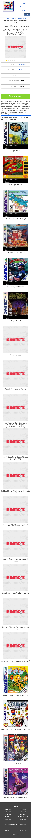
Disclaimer (8, 830)
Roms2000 (12, 824)
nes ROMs (23, 812)
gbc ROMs (23, 809)
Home (7, 19)
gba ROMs (8, 809)
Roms (13, 19)
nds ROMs (8, 814)
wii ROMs (23, 819)
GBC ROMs (22, 64)
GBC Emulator (22, 70)
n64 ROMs (8, 817)
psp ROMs (8, 819)
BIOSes (24, 10)
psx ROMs (23, 814)
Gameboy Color (21, 19)
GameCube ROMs (23, 817)
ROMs (24, 3)
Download (16, 96)
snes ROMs (7, 812)
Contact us (15, 834)
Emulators (23, 7)
